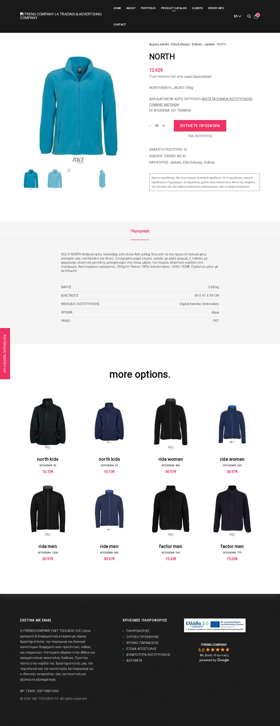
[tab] (140, 231)
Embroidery (210, 304)
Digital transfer (190, 304)
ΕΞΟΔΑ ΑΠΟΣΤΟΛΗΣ (141, 649)
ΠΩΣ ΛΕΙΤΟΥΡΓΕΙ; (200, 136)
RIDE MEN (48, 546)
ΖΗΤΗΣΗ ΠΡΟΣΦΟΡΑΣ (142, 637)
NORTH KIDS (47, 459)
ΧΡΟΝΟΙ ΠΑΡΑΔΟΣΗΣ (142, 643)
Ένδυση (197, 44)
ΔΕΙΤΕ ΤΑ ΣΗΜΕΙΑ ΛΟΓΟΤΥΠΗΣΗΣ (227, 99)
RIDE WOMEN (170, 459)
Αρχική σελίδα (159, 44)
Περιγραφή (140, 231)
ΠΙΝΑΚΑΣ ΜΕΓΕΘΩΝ (164, 105)
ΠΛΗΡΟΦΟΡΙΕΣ (137, 631)
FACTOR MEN (170, 546)
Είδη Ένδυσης (180, 44)
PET (216, 321)
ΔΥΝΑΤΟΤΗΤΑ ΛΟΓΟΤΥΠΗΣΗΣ (148, 655)
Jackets (209, 44)
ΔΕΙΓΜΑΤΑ (134, 660)
